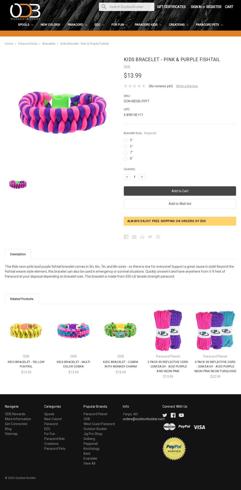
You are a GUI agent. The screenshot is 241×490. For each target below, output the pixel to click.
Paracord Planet (96, 414)
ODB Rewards (15, 414)
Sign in (196, 7)
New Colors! (50, 24)
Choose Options (26, 334)
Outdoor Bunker (95, 429)
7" (131, 152)
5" (131, 140)
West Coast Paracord (99, 424)
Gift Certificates (171, 7)
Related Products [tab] (21, 299)
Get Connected (16, 424)
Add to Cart (168, 334)
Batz (87, 453)
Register (213, 7)
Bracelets (49, 43)
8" (131, 158)
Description (18, 254)
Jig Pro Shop (93, 434)
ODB (87, 419)
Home (9, 43)
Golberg (89, 439)
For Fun (118, 24)
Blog (8, 429)
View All (89, 463)
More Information (18, 419)
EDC (98, 24)
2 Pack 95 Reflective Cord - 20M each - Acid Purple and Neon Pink (168, 366)
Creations (177, 24)
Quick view (26, 326)
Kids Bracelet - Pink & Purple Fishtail (84, 43)
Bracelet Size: (140, 133)
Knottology (92, 448)
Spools (24, 24)
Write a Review (187, 86)
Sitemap (11, 434)
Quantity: (130, 169)
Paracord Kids (146, 24)
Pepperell (91, 444)
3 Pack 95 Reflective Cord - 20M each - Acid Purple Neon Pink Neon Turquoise (215, 366)
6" (131, 146)
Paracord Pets (208, 24)
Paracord (76, 24)
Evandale (90, 458)
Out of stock (120, 334)
